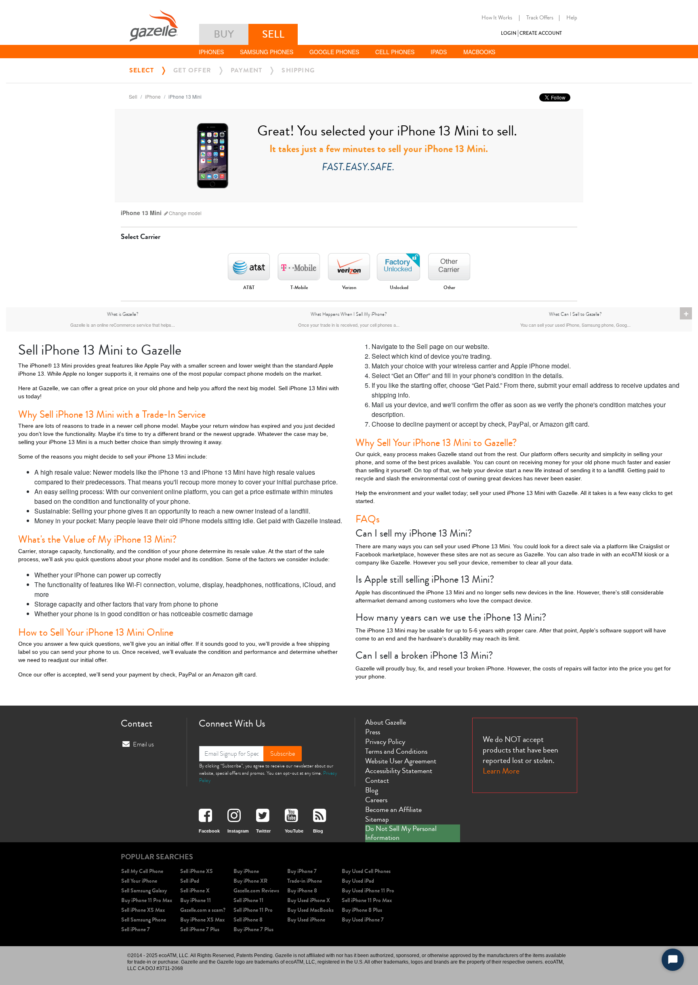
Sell (133, 96)
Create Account (540, 33)
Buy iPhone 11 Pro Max (146, 900)
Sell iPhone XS (196, 871)
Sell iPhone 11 (248, 900)
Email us (143, 744)
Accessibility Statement (398, 770)
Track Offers (539, 18)
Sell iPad (189, 881)
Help (571, 18)
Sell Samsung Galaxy (144, 890)
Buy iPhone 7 (302, 871)
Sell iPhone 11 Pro (253, 910)
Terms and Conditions (396, 751)
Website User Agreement (400, 761)
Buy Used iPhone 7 (363, 919)
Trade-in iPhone (304, 881)
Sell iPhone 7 (135, 929)
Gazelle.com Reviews (256, 890)
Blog (371, 790)
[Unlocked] (399, 264)
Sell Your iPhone (139, 881)
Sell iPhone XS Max (143, 910)
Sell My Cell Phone (142, 871)
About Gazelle (385, 722)
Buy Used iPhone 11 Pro (368, 890)
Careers (376, 800)
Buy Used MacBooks (310, 910)
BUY (224, 34)
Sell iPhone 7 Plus (199, 929)
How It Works (496, 18)
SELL (273, 34)
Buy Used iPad (358, 881)
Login (508, 33)
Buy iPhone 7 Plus (253, 929)
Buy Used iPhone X (308, 900)
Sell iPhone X (195, 890)
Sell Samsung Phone (143, 919)
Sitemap (377, 819)
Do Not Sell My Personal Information (401, 833)
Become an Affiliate (393, 809)
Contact (377, 780)
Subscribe (282, 753)
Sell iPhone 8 (248, 919)
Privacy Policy (385, 741)
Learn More (501, 771)
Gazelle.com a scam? (202, 910)
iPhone (153, 96)
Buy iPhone (246, 871)
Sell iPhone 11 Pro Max (367, 900)
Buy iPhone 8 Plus (362, 910)
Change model (185, 212)
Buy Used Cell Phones (366, 871)
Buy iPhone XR (250, 881)
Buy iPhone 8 (302, 890)
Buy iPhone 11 (195, 900)
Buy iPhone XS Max (202, 919)
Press (372, 732)
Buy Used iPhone (306, 919)
